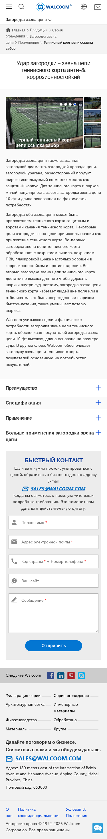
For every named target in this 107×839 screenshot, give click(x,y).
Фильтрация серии (23, 695)
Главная (18, 30)
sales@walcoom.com (58, 488)
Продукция (39, 29)
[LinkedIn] (62, 676)
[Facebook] (52, 676)
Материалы (16, 729)
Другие (60, 729)
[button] (61, 104)
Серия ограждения (71, 695)
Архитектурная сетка (25, 704)
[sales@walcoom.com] (97, 7)
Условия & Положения (76, 812)
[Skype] (83, 676)
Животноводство (21, 719)
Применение (28, 42)
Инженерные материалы (66, 707)
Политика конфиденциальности (38, 812)
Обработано (65, 719)
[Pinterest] (72, 676)
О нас (9, 812)
